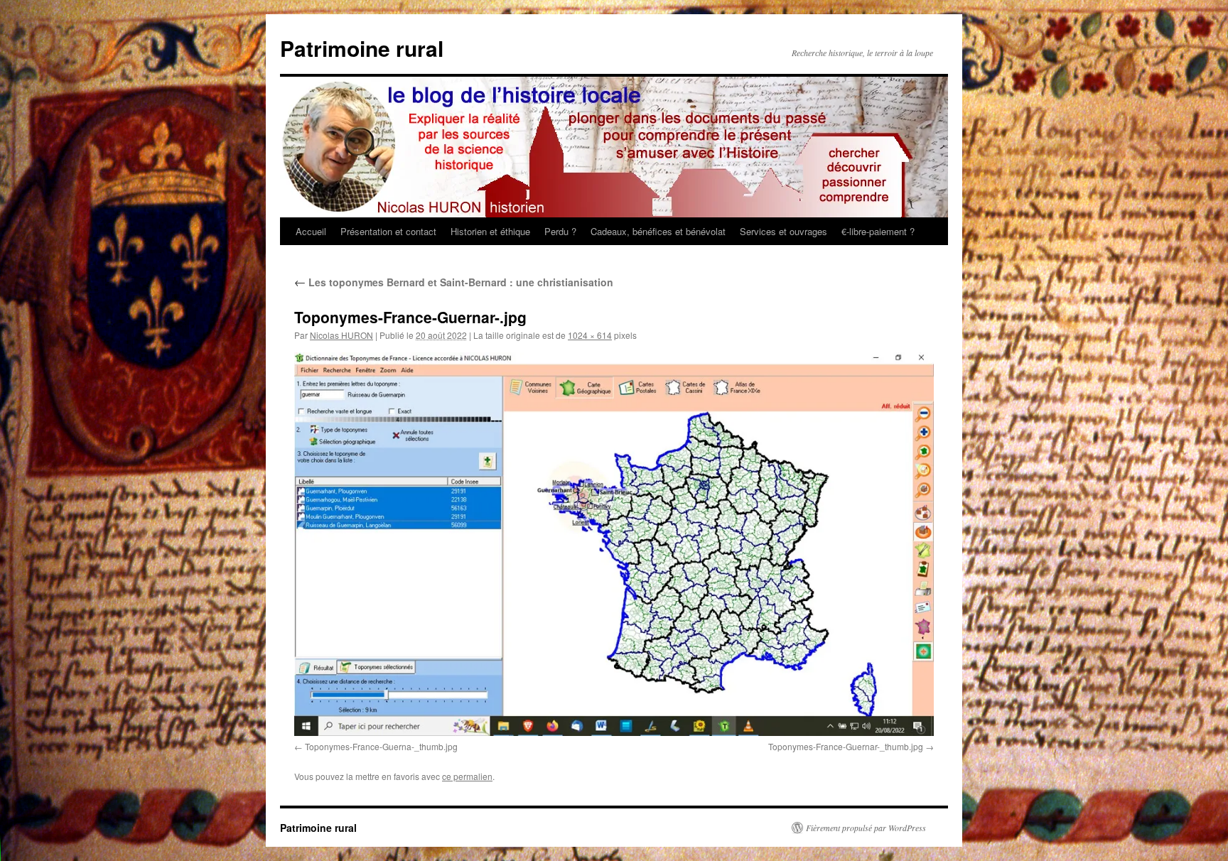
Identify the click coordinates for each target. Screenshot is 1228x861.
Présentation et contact (388, 231)
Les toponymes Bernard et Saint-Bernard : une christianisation (453, 282)
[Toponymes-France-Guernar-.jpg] (614, 544)
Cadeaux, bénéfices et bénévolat (658, 231)
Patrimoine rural (361, 48)
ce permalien (467, 776)
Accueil (311, 231)
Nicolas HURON (341, 335)
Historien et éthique (490, 231)
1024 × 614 (590, 335)
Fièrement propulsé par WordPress (866, 827)
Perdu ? (560, 231)
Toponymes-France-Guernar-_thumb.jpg (845, 746)
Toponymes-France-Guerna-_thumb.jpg (381, 746)
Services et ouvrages (783, 231)
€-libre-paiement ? (878, 231)
